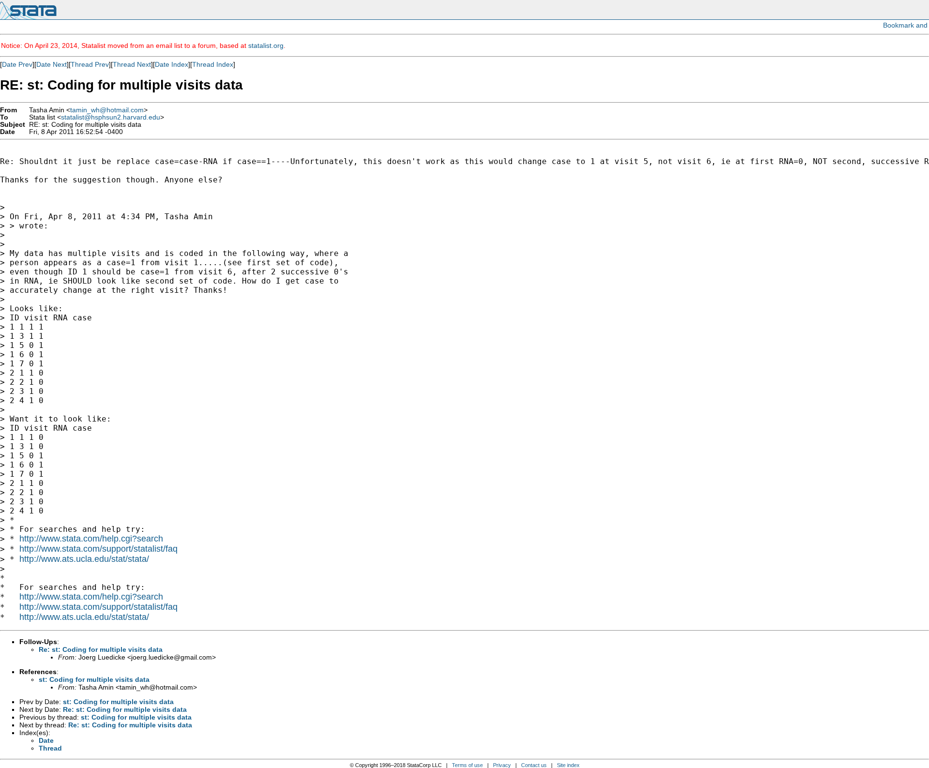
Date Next (51, 64)
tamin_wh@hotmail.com (107, 110)
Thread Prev (90, 64)
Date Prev (17, 64)
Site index (568, 765)
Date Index (171, 64)
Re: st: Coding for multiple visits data (101, 649)
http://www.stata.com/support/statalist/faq (98, 549)
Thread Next (132, 64)
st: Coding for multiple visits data (94, 679)
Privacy (502, 765)
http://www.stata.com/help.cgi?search (91, 538)
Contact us (534, 765)
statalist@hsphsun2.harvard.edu (110, 117)
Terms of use (467, 765)
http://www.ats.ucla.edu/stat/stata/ (84, 559)
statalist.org (266, 45)
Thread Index (212, 64)
